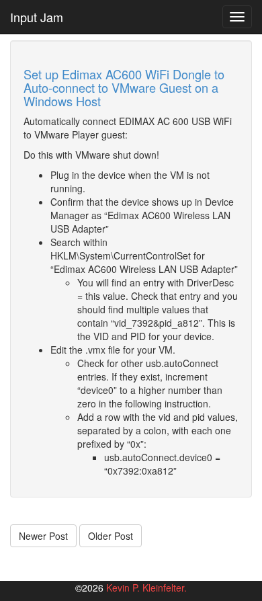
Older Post (110, 536)
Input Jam (36, 17)
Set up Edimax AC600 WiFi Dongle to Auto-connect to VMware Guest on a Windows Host (124, 87)
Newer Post (43, 536)
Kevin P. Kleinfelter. (146, 587)
